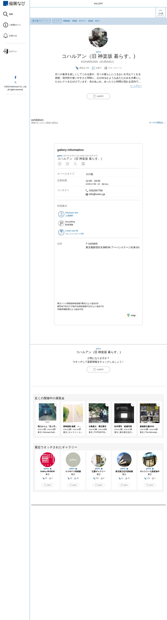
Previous (33, 420)
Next (164, 420)
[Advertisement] (98, 533)
